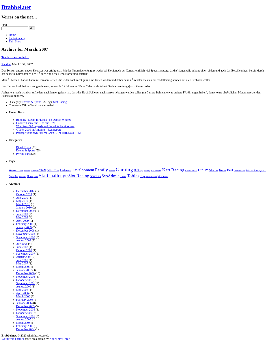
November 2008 (25, 233)
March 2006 (23, 296)
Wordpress (163, 176)
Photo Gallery (17, 38)
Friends (112, 171)
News (222, 170)
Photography (239, 171)
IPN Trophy (156, 171)
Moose (213, 170)
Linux (203, 170)
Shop (35, 177)
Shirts (30, 176)
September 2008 (25, 237)
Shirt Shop (15, 41)
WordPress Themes (12, 338)
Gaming (124, 169)
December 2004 (25, 329)
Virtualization (151, 177)
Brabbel (27, 171)
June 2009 (22, 214)
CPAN (42, 170)
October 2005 (24, 312)
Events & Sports (31, 102)
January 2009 (24, 227)
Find (4, 24)
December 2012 (25, 191)
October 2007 (24, 250)
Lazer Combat (191, 171)
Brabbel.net (16, 7)
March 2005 (23, 322)
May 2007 (22, 263)
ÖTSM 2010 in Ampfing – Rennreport (38, 129)
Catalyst (34, 171)
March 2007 (23, 266)
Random (6, 64)
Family (101, 169)
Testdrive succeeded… (15, 57)
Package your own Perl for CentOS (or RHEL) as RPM (48, 132)
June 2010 (22, 197)
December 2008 (25, 230)
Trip (142, 176)
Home (12, 34)
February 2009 (24, 224)
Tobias (133, 175)
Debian (65, 170)
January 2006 (24, 303)
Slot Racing (60, 102)
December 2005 (25, 306)
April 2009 (22, 220)
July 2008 (21, 243)
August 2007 (23, 256)
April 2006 (22, 293)
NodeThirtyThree (59, 338)
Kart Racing (173, 169)
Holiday (138, 170)
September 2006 (25, 283)
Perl (230, 170)
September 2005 (25, 316)
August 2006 (23, 286)
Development (82, 170)
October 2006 (24, 279)
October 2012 (24, 194)
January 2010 (24, 207)
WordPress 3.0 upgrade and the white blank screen (45, 126)
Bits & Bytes (23, 147)
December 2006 (25, 273)
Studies (95, 176)
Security (22, 177)
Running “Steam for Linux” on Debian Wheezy (43, 119)
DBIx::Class (53, 170)
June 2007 (22, 260)
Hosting (147, 171)
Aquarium (16, 170)
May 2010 (22, 200)
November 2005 (25, 309)
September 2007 (25, 253)
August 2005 (23, 319)
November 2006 (25, 276)
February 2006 (24, 299)
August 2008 (23, 240)
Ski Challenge (53, 175)
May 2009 (22, 217)
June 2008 (22, 247)
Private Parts (23, 153)
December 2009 (25, 210)
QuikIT (262, 171)
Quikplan (13, 176)
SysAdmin (111, 175)
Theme (123, 177)
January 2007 (24, 270)
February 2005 (24, 326)
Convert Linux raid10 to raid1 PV (35, 123)
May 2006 (22, 289)
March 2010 (23, 204)
